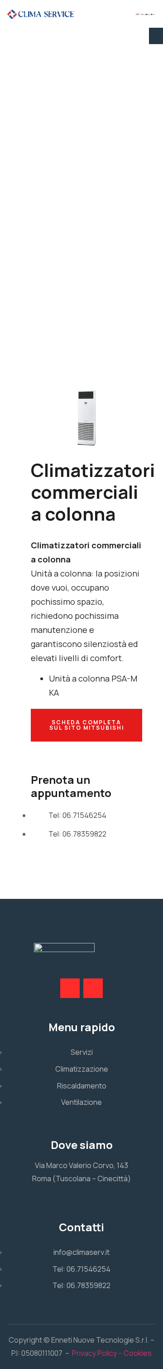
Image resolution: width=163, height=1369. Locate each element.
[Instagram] (93, 988)
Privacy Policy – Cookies (112, 1353)
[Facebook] (70, 988)
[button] (156, 36)
